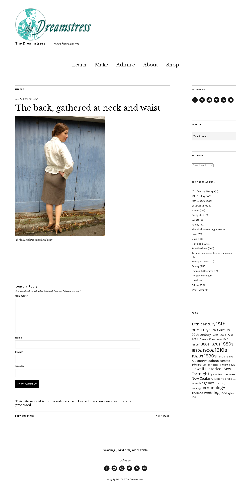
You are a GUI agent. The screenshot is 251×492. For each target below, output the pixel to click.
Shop (172, 65)
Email (19, 352)
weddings (213, 392)
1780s (196, 339)
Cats (194, 361)
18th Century (198, 196)
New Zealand (203, 378)
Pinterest (209, 102)
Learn (79, 65)
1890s (197, 350)
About (150, 65)
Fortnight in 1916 (227, 365)
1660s (222, 334)
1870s (215, 344)
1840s (226, 339)
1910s (221, 350)
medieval (218, 374)
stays (224, 383)
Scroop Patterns (200, 261)
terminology (213, 387)
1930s (210, 356)
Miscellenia (197, 243)
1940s (221, 356)
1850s (195, 344)
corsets (225, 361)
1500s (215, 335)
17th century (203, 324)
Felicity (195, 224)
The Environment (201, 275)
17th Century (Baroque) (204, 191)
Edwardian (199, 364)
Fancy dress (212, 365)
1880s (227, 344)
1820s (219, 339)
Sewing (195, 266)
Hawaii (198, 368)
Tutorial (196, 285)
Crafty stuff (198, 215)
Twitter (216, 102)
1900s (208, 350)
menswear (229, 374)
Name (19, 337)
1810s (212, 339)
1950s (229, 356)
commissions (208, 361)
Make (101, 65)
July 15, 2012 (21, 99)
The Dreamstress (30, 43)
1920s (197, 356)
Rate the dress (199, 248)
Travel (195, 280)
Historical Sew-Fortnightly (212, 371)
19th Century (198, 201)
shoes (217, 383)
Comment (21, 296)
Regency (206, 383)
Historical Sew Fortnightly (205, 229)
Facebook (195, 102)
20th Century (199, 205)
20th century (201, 335)
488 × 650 (33, 99)
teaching (196, 388)
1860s (204, 344)
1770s (230, 334)
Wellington (228, 393)
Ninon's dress (223, 378)
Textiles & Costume (202, 271)
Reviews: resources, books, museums (212, 253)
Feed (223, 102)
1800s (205, 339)
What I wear (198, 290)
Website (19, 366)
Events (195, 219)
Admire (125, 65)
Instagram (202, 102)
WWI (194, 397)
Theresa (197, 393)
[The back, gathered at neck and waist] (60, 235)
